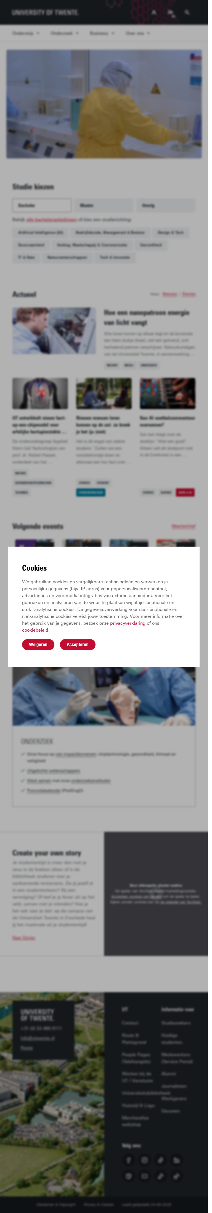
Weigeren (38, 644)
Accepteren (78, 644)
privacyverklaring (127, 623)
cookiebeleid (35, 630)
